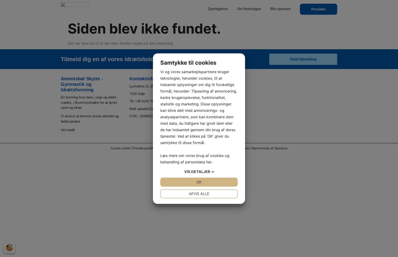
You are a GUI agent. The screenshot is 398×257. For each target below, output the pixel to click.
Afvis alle (199, 193)
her (208, 162)
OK (199, 182)
